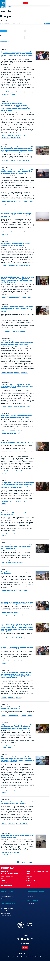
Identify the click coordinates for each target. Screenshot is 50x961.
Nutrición (13, 137)
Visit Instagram (25, 939)
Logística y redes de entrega (15, 231)
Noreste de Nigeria (6, 885)
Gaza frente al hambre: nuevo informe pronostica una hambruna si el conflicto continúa (17, 802)
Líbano (30, 201)
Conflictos (8, 91)
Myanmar (4, 883)
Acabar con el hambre (6, 906)
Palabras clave (3, 20)
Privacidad (15, 956)
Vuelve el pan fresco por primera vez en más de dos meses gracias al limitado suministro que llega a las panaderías (17, 546)
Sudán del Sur (25, 160)
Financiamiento (5, 94)
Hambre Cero (5, 160)
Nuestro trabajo (8, 903)
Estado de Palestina (7, 876)
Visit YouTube (31, 939)
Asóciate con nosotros (31, 903)
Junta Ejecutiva (38, 956)
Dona (25, 2)
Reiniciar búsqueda (4, 41)
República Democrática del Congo (37, 871)
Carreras (28, 906)
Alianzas (19, 160)
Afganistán (4, 871)
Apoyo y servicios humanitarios (8, 908)
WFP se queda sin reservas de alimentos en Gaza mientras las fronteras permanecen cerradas (17, 603)
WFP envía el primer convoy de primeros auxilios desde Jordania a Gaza (17, 836)
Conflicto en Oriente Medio (9, 873)
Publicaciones (29, 894)
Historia (3, 898)
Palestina (4, 267)
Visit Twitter (18, 939)
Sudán (18, 137)
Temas (1, 28)
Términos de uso (29, 956)
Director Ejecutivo (6, 331)
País (26, 28)
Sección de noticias (30, 896)
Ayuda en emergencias (6, 913)
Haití (2, 878)
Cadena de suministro (6, 915)
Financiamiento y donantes (7, 896)
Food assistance (28, 231)
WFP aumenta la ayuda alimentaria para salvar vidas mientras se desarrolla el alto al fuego (16, 416)
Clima (3, 91)
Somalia (13, 94)
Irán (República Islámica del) (8, 204)
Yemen (28, 885)
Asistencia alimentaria (6, 910)
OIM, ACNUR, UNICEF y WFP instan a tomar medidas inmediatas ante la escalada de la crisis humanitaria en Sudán (17, 386)
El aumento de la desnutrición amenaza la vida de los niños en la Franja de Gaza (17, 707)
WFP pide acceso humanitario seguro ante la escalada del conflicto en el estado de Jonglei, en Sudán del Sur (17, 214)
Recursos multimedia (35, 891)
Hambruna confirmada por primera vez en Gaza (17, 442)
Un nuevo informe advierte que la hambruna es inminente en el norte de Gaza (17, 648)
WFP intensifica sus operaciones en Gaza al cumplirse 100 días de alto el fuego (15, 244)
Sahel (28, 873)
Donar (9, 956)
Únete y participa (33, 901)
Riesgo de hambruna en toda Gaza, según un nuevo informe (16, 572)
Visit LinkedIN (28, 939)
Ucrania (29, 883)
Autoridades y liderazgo (6, 894)
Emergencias (29, 91)
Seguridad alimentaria (18, 91)
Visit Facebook (22, 939)
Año (1, 35)
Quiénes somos (7, 891)
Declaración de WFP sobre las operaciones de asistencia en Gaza (16, 513)
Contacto (22, 956)
